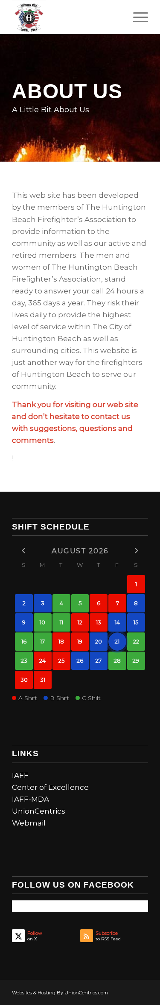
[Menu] (136, 17)
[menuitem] (136, 17)
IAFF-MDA (30, 799)
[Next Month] (136, 550)
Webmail (29, 823)
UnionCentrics (38, 811)
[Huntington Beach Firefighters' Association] (66, 17)
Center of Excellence (50, 787)
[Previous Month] (24, 550)
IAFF (20, 775)
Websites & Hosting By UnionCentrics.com (60, 993)
